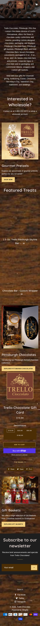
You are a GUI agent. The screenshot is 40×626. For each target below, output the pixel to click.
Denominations (20, 426)
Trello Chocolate (23, 607)
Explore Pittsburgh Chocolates (18, 368)
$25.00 (20, 430)
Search (20, 589)
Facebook (21, 595)
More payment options (19, 455)
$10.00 (10, 430)
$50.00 (29, 430)
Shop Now (8, 179)
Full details (19, 462)
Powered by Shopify (20, 610)
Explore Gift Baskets (13, 524)
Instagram (21, 602)
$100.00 (20, 435)
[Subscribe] (34, 567)
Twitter (21, 598)
